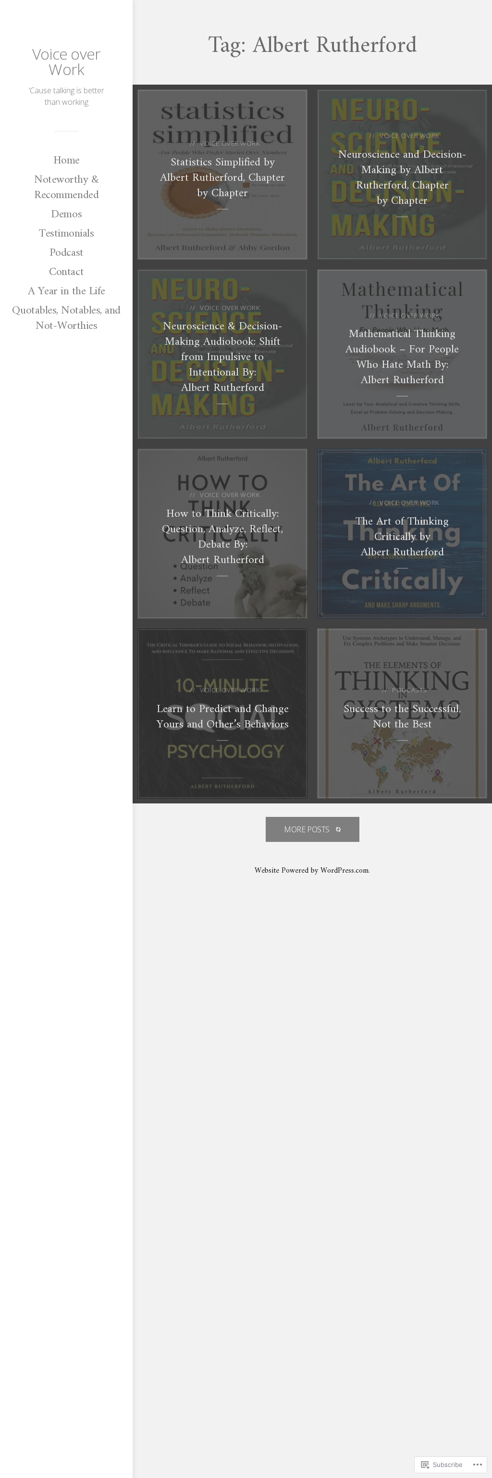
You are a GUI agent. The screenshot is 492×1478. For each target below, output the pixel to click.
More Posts (307, 829)
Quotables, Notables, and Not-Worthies (66, 318)
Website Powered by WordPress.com (312, 870)
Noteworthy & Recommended (66, 187)
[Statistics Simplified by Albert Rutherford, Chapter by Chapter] (222, 174)
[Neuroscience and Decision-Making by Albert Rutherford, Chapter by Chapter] (402, 174)
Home (66, 160)
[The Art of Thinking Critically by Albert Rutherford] (402, 534)
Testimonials (66, 234)
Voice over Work (66, 61)
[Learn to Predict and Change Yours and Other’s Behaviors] (222, 713)
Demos (66, 214)
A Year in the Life (66, 291)
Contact (66, 272)
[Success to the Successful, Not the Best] (402, 713)
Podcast (66, 253)
